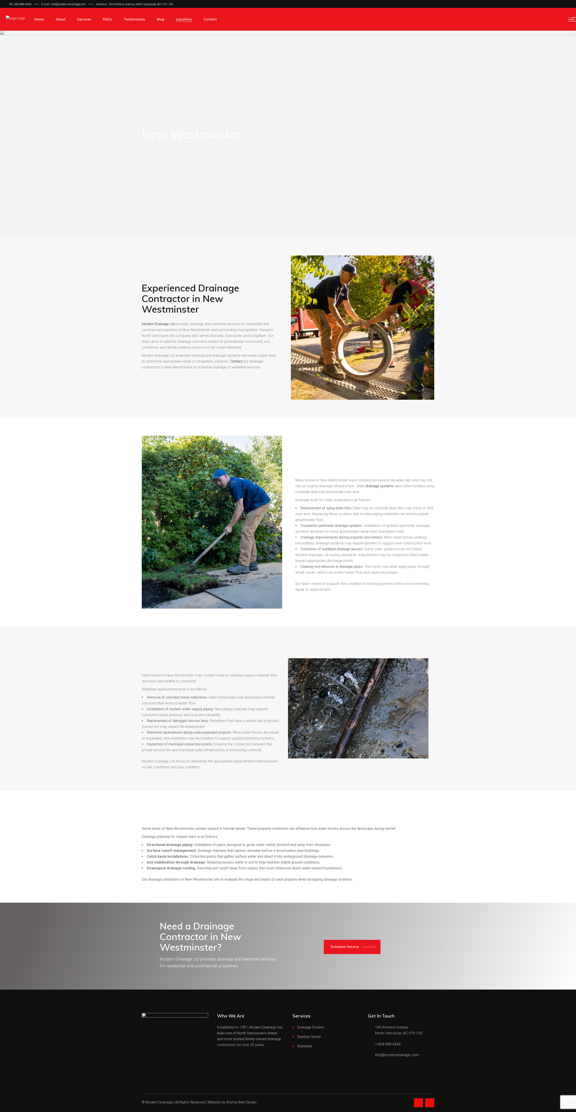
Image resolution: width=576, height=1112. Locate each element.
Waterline (304, 1046)
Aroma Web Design (241, 1102)
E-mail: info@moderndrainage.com (63, 4)
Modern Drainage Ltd (158, 324)
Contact (236, 361)
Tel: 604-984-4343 (20, 4)
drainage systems (379, 486)
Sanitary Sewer (309, 1037)
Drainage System (310, 1027)
